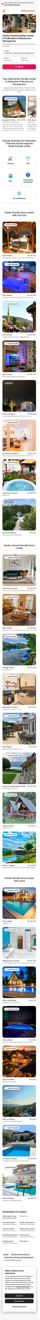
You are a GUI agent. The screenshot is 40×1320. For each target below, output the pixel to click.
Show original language (12, 5)
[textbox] (11, 60)
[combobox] (19, 53)
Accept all (19, 1296)
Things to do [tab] (24, 1216)
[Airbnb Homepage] (4, 11)
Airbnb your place (28, 11)
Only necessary (19, 1301)
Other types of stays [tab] (9, 1216)
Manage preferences (19, 1306)
